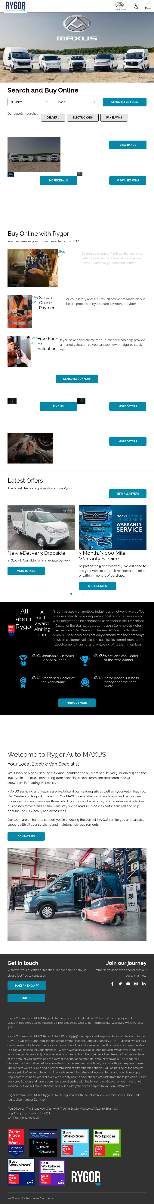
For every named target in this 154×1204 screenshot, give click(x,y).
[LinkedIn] (143, 983)
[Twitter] (120, 983)
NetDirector (14, 1198)
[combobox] (29, 102)
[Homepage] (119, 6)
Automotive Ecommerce (40, 1198)
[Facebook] (112, 983)
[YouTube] (128, 983)
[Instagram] (136, 983)
